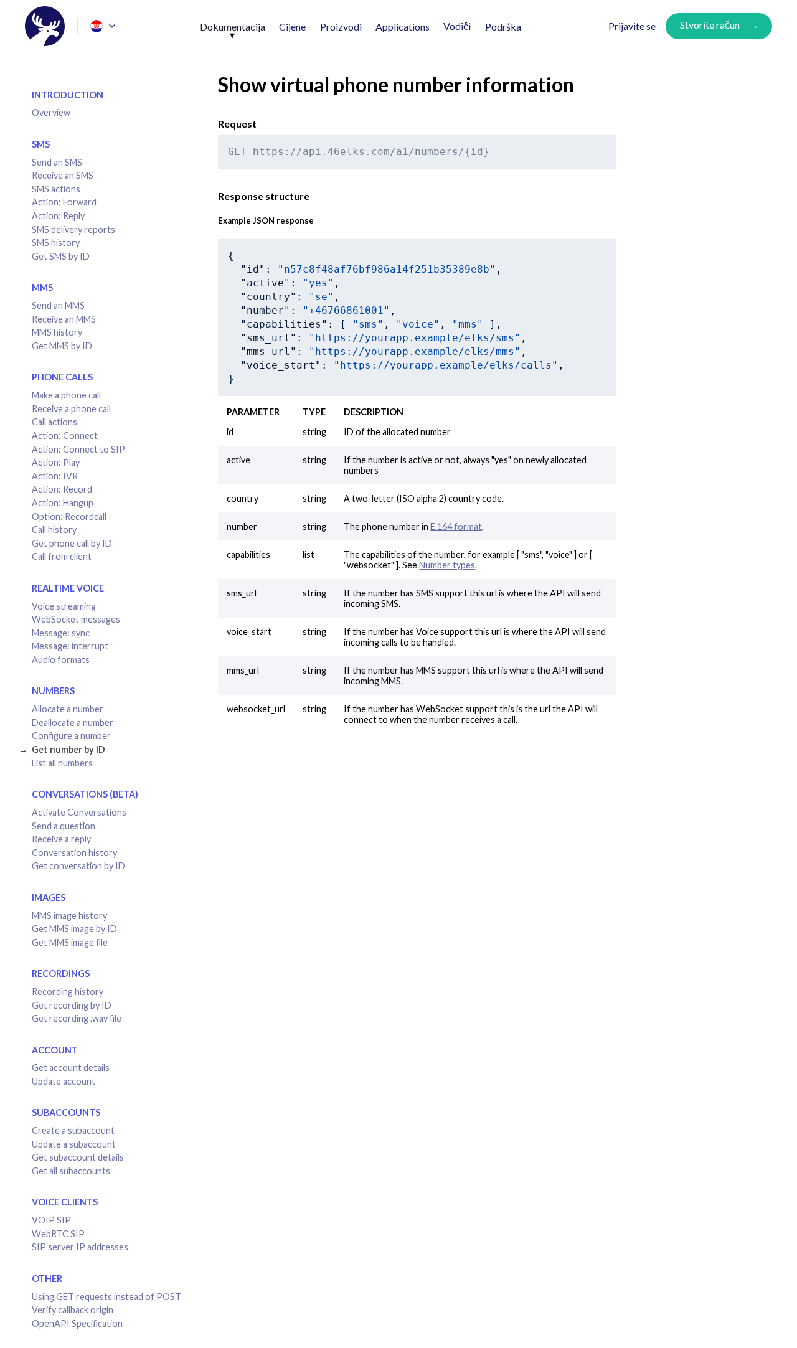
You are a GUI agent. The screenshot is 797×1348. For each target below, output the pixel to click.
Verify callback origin (72, 1309)
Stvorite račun (710, 25)
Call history (54, 529)
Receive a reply (61, 839)
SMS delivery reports (73, 229)
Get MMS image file (70, 942)
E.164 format (456, 526)
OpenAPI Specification (77, 1323)
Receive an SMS (62, 175)
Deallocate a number (72, 722)
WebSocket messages (76, 619)
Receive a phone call (71, 408)
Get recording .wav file (76, 1018)
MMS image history (69, 915)
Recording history (67, 991)
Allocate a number (67, 709)
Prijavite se (632, 26)
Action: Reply (58, 215)
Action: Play (56, 462)
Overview (51, 112)
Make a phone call (66, 395)
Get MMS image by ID (74, 928)
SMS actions (56, 189)
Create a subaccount (73, 1130)
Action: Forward (64, 202)
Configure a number (71, 735)
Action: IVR (55, 476)
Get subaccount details (78, 1157)
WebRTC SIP (58, 1233)
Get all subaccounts (71, 1171)
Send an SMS (57, 162)
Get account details (71, 1067)
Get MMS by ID (62, 346)
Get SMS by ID (61, 256)
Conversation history (74, 852)
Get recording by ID (71, 1005)
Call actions (54, 422)
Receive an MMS (64, 319)
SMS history (56, 242)
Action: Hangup (62, 502)
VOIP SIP (51, 1220)
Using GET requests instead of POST (106, 1296)
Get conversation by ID (78, 865)
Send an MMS (58, 305)
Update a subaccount (74, 1144)
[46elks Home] (45, 26)
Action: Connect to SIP (78, 449)
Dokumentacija (232, 26)
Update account (63, 1081)
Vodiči (457, 26)
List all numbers (62, 763)
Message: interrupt (70, 646)
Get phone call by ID (72, 543)
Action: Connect (65, 435)
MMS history (57, 332)
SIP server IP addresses (80, 1247)
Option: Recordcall (69, 516)
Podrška (503, 26)
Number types (447, 565)
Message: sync (61, 633)
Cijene (292, 26)
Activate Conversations (79, 812)
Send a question (63, 826)
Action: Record (62, 489)
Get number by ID (68, 749)
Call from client (62, 556)
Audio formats (61, 659)
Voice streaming (64, 606)
